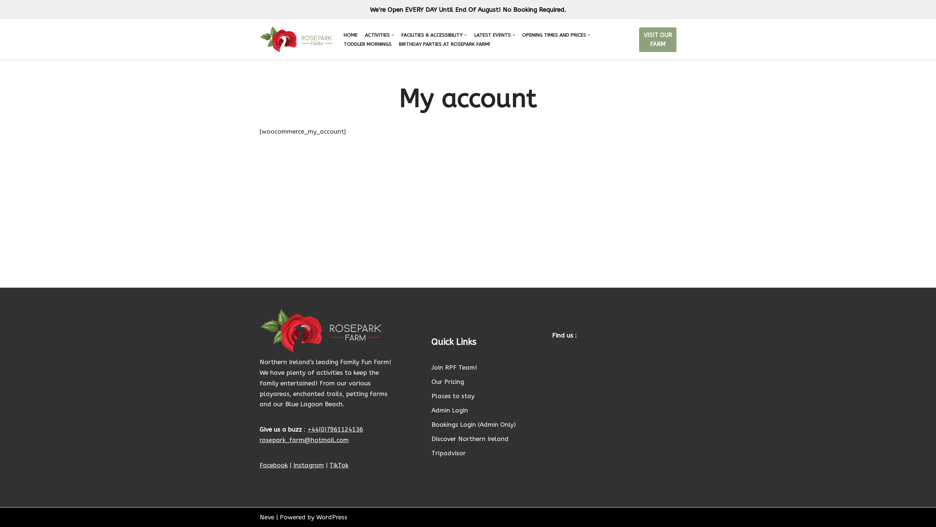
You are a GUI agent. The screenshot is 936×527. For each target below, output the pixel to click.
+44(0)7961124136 (335, 429)
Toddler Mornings (368, 44)
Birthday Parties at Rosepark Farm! (444, 44)
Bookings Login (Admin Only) (473, 424)
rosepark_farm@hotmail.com (304, 440)
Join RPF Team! (454, 367)
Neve (267, 517)
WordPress (331, 517)
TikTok (338, 465)
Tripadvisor (448, 453)
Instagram (308, 465)
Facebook (274, 465)
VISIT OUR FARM (658, 39)
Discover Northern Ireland (470, 438)
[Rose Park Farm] (296, 39)
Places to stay (453, 396)
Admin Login (449, 410)
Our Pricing (447, 381)
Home (351, 35)
